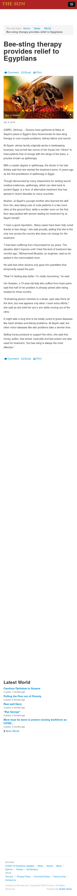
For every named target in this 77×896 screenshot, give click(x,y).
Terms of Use (59, 876)
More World (12, 731)
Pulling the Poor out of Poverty (22, 696)
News (37, 28)
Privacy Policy (23, 876)
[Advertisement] (38, 522)
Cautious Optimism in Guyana (22, 688)
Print (39, 72)
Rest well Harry (13, 704)
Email (28, 72)
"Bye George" (12, 712)
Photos (19, 869)
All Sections (32, 869)
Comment (13, 72)
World (47, 28)
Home (26, 28)
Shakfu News (65, 888)
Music (59, 865)
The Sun (9, 876)
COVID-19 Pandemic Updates (19, 865)
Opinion (9, 869)
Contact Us (10, 879)
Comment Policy (42, 876)
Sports (50, 865)
